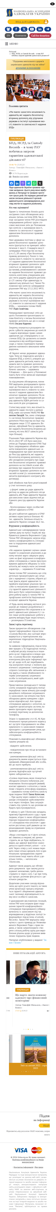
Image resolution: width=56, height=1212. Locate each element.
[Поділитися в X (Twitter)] (40, 183)
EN (8, 36)
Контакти (20, 36)
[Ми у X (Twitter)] (24, 29)
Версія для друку (21, 177)
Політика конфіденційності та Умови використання (28, 1161)
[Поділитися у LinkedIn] (17, 183)
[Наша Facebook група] (8, 29)
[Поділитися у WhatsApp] (34, 183)
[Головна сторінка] (28, 13)
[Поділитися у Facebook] (11, 183)
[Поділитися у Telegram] (28, 183)
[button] (28, 64)
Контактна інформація (23, 1167)
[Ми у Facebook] (16, 29)
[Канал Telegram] (47, 29)
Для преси (39, 1167)
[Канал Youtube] (32, 29)
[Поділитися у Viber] (22, 183)
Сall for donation (40, 36)
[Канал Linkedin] (39, 29)
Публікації (12, 52)
